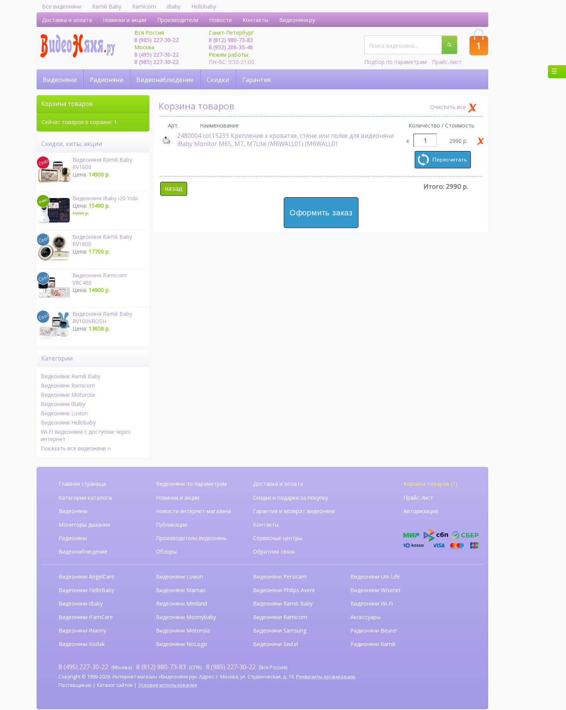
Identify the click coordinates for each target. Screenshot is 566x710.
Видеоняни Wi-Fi (371, 603)
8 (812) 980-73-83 (231, 40)
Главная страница (82, 483)
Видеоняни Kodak (82, 644)
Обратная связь (274, 551)
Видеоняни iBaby (63, 404)
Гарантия (256, 80)
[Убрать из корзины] (480, 141)
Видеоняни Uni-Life (375, 576)
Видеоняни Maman (181, 590)
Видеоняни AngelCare (86, 576)
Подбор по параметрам (395, 61)
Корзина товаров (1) (430, 483)
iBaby (174, 6)
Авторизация (421, 511)
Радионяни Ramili (372, 644)
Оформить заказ (321, 212)
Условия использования (167, 685)
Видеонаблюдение (165, 80)
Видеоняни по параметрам (191, 483)
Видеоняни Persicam (279, 576)
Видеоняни (60, 80)
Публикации (171, 524)
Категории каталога (85, 497)
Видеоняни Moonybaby (186, 617)
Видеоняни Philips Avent (284, 590)
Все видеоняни (61, 6)
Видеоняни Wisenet (375, 590)
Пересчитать (449, 159)
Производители (177, 19)
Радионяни (106, 80)
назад (174, 188)
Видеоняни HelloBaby (86, 590)
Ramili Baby (106, 6)
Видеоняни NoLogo (181, 644)
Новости (220, 19)
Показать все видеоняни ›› (76, 448)
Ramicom (144, 6)
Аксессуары (365, 617)
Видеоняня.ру (297, 19)
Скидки (218, 80)
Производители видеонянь (191, 538)
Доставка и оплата (67, 19)
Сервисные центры (277, 538)
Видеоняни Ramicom (68, 385)
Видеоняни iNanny (82, 630)
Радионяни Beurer (373, 630)
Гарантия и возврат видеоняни (294, 511)
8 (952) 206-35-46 (231, 47)
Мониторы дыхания (84, 524)
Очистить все (448, 107)
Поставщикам (75, 685)
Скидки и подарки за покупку (290, 497)
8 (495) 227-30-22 (156, 54)
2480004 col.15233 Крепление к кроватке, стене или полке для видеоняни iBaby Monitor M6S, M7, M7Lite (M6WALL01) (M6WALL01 (285, 140)
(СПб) (168, 666)
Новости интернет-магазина (193, 511)
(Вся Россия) (246, 666)
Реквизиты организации (325, 676)
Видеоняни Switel (275, 644)
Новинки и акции (124, 19)
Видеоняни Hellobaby (68, 422)
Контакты (255, 19)
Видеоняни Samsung (279, 630)
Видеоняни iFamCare (86, 617)
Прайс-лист (447, 61)
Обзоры (166, 551)
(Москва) (95, 666)
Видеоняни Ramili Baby (70, 376)
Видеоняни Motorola (68, 394)
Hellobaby (203, 6)
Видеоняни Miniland (181, 603)
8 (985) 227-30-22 (156, 40)
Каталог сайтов (115, 685)
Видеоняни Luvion (64, 413)
